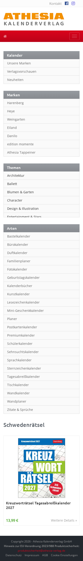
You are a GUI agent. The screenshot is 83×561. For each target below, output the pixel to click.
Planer (12, 319)
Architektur (15, 175)
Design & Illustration (23, 208)
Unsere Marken (19, 63)
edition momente (20, 144)
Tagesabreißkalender (23, 376)
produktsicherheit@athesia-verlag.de (41, 551)
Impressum (32, 555)
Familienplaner (18, 261)
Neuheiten (15, 79)
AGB (45, 555)
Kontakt (55, 3)
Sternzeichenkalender (24, 368)
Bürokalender (17, 244)
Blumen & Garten (20, 192)
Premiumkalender (21, 335)
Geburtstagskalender (23, 277)
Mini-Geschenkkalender (25, 310)
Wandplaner (16, 401)
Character (14, 200)
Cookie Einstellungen (64, 555)
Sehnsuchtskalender (23, 352)
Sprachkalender (19, 360)
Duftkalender (17, 253)
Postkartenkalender (22, 327)
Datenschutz (14, 555)
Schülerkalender (20, 343)
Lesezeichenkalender (23, 302)
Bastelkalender (18, 236)
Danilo (12, 136)
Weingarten (16, 119)
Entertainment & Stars (24, 217)
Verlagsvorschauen (21, 71)
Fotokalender (17, 269)
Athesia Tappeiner (21, 152)
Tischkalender (18, 385)
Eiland (12, 127)
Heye (11, 111)
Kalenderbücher (19, 286)
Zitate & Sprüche (20, 409)
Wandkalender (18, 393)
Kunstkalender (18, 294)
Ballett (12, 184)
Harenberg (15, 103)
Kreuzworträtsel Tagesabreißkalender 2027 (38, 505)
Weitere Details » (64, 520)
